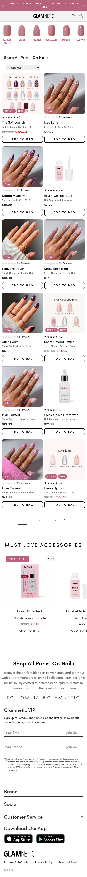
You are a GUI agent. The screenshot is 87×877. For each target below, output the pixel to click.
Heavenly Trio (54, 488)
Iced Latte (51, 122)
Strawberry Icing (56, 268)
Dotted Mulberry (14, 195)
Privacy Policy (43, 862)
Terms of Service (69, 862)
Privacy (18, 770)
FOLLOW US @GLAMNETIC (43, 697)
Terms (10, 770)
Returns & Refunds (16, 862)
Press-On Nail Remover (61, 415)
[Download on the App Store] (18, 838)
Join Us (71, 732)
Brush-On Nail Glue (58, 195)
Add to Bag (22, 139)
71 (56, 520)
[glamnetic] (43, 854)
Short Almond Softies (59, 342)
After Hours (10, 342)
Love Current (11, 488)
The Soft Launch (13, 122)
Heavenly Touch (13, 268)
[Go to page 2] (64, 520)
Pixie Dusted (11, 415)
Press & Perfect (29, 610)
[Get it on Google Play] (50, 838)
